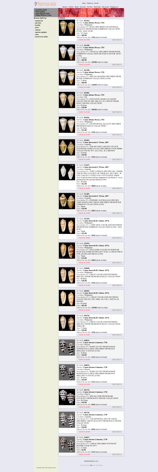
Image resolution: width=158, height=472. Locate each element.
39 (99, 465)
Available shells (41, 10)
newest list (39, 21)
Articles (71, 7)
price (37, 27)
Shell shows (97, 7)
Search (96, 3)
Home (84, 3)
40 (101, 465)
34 (89, 465)
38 (97, 465)
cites (37, 34)
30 (81, 465)
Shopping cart (114, 7)
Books (77, 7)
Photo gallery (40, 11)
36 (93, 465)
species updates (41, 32)
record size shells (41, 37)
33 (87, 465)
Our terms (83, 7)
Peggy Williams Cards (43, 15)
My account (105, 7)
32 (85, 465)
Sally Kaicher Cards (43, 13)
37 (95, 465)
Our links (89, 7)
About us (65, 7)
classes (37, 30)
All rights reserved (51, 467)
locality (37, 25)
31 (83, 465)
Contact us (90, 3)
